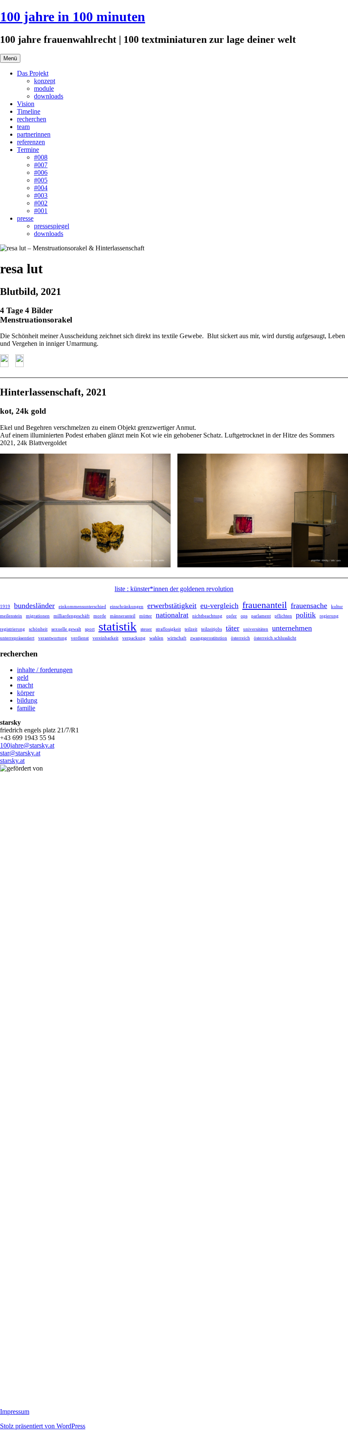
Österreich (240, 638)
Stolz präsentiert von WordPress (42, 1426)
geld (22, 677)
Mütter (145, 616)
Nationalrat (172, 615)
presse (25, 218)
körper (25, 692)
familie (26, 708)
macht (25, 685)
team (23, 126)
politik (306, 615)
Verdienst (80, 638)
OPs (244, 616)
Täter (232, 628)
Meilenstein (11, 616)
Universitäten (255, 629)
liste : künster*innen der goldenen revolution (174, 588)
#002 (41, 203)
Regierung (329, 616)
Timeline (28, 111)
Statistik (117, 626)
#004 (41, 187)
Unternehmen (292, 628)
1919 (5, 606)
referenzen (31, 142)
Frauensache (309, 605)
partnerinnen (34, 134)
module (44, 88)
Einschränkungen (126, 606)
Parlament (261, 616)
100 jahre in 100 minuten (72, 16)
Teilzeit (191, 629)
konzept (44, 80)
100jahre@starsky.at (27, 745)
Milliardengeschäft (71, 616)
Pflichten (283, 616)
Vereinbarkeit (105, 638)
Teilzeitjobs (211, 629)
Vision (25, 103)
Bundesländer (34, 605)
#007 (41, 164)
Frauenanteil (264, 605)
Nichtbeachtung (207, 616)
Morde (99, 616)
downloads (48, 96)
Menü (10, 58)
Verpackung (134, 638)
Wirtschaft (176, 638)
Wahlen (156, 638)
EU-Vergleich (219, 605)
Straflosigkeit (168, 629)
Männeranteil (122, 616)
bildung (27, 700)
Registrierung (12, 629)
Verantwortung (52, 638)
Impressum (14, 1411)
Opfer (231, 616)
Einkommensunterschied (82, 606)
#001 (41, 210)
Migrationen (38, 616)
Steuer (146, 629)
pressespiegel (51, 226)
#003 (41, 195)
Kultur (337, 606)
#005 (41, 180)
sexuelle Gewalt (66, 629)
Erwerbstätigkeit (171, 605)
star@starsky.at (20, 753)
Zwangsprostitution (208, 638)
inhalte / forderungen (45, 669)
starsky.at (12, 760)
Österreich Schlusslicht (275, 638)
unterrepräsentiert (17, 638)
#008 (41, 157)
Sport (90, 629)
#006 (41, 172)
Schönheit (38, 629)
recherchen (31, 119)
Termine (28, 149)
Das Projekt (32, 73)
